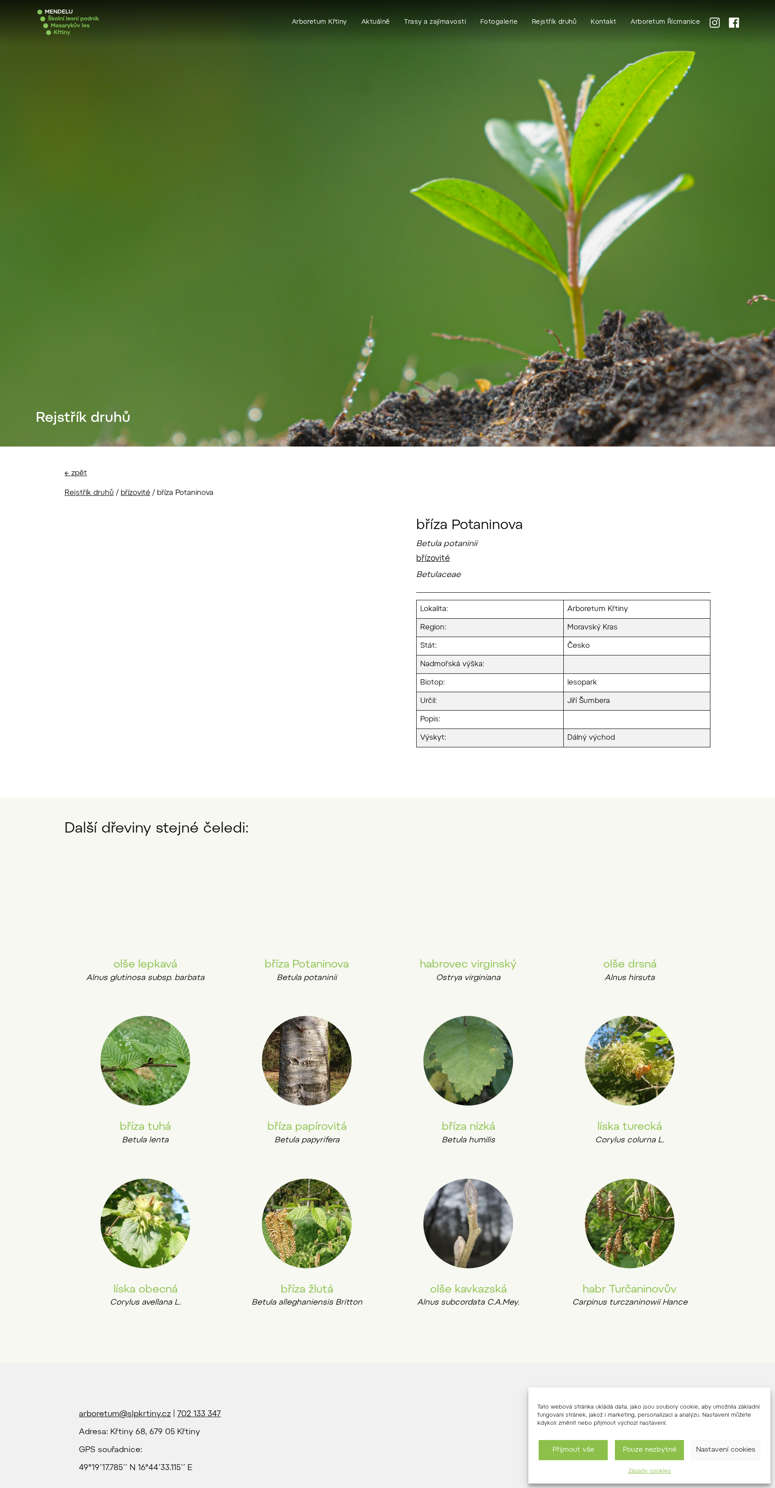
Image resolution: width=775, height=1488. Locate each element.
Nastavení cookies (725, 1450)
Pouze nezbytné (649, 1450)
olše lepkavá (145, 964)
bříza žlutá (307, 1289)
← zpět (76, 473)
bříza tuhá (145, 1127)
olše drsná (630, 964)
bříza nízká (468, 1127)
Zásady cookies (649, 1471)
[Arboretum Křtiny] (68, 22)
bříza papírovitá (307, 1127)
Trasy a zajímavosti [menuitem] (435, 22)
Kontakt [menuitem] (603, 22)
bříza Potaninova (307, 964)
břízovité (135, 493)
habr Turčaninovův (630, 1289)
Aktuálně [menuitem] (375, 22)
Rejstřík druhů (89, 493)
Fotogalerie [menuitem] (499, 22)
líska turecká (629, 1127)
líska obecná (145, 1289)
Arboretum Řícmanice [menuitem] (665, 22)
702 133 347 (199, 1414)
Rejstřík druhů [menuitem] (554, 22)
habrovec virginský (468, 964)
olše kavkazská (468, 1289)
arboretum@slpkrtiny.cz (125, 1414)
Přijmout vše (573, 1450)
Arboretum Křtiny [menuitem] (319, 22)
